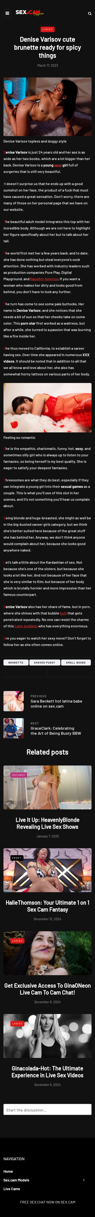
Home (8, 1171)
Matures (18, 775)
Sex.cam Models (16, 1180)
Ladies (47, 29)
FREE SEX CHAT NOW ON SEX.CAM (47, 1202)
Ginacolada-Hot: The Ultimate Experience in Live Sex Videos (47, 1071)
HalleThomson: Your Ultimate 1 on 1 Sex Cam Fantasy (47, 906)
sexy (58, 165)
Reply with (86, 1111)
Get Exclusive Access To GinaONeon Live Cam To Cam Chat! (47, 989)
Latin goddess (26, 626)
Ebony (17, 857)
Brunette (16, 662)
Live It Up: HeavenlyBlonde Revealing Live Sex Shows (48, 823)
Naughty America (44, 279)
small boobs (76, 662)
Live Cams (11, 1188)
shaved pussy (44, 662)
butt (63, 613)
